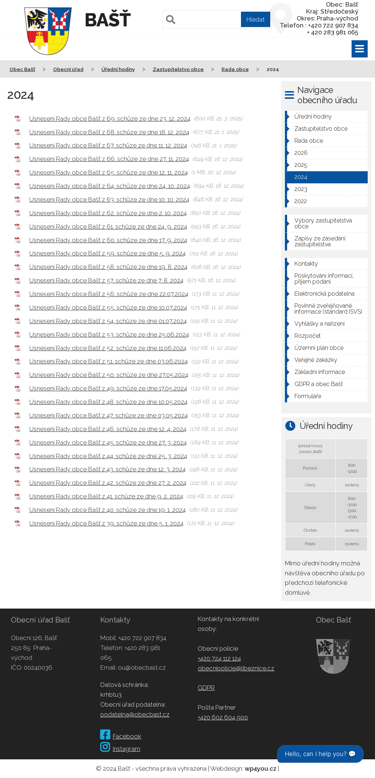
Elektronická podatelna (324, 293)
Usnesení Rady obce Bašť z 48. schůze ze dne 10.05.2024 (108, 401)
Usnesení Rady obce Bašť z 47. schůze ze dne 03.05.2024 (108, 415)
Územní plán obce (319, 347)
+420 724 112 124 (219, 658)
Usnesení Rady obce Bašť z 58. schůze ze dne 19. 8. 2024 (108, 266)
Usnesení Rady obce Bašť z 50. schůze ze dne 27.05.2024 (108, 374)
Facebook (127, 736)
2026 (301, 152)
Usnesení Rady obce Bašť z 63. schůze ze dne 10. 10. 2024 (109, 199)
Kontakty (306, 263)
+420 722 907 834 (142, 638)
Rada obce (308, 140)
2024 (300, 176)
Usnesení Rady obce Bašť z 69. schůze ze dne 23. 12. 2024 (109, 118)
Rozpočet (307, 335)
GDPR (206, 687)
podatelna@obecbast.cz (135, 714)
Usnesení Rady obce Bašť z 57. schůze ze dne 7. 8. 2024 (106, 280)
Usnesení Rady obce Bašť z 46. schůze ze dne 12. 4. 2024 (107, 429)
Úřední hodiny (313, 116)
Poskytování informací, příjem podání (323, 278)
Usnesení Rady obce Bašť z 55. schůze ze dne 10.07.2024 (108, 307)
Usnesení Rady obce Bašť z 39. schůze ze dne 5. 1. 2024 (106, 523)
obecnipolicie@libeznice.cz (236, 668)
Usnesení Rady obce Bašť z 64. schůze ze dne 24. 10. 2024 (109, 186)
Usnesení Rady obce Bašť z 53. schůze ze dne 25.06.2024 (109, 334)
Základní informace (319, 372)
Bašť (107, 20)
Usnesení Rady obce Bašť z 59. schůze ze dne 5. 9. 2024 (107, 253)
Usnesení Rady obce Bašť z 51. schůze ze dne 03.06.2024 (108, 361)
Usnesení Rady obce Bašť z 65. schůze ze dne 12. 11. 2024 (108, 172)
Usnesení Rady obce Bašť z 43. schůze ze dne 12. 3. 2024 (107, 469)
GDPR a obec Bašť (318, 384)
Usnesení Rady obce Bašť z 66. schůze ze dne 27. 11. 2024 (109, 158)
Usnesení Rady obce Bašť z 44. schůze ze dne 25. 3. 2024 (108, 456)
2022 (300, 201)
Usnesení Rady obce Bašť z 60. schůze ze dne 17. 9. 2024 (108, 240)
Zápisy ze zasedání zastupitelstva (319, 241)
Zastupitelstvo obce (321, 128)
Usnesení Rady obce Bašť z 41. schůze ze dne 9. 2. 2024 (106, 496)
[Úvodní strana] (48, 60)
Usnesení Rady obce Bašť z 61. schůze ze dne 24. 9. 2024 (108, 226)
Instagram (126, 748)
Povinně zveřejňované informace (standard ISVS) (328, 308)
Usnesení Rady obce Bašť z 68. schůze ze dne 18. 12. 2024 (109, 132)
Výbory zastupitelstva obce (323, 223)
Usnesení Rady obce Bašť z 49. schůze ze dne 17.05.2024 (108, 388)
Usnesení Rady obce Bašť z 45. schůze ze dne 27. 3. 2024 (108, 442)
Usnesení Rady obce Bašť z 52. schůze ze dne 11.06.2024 (107, 348)
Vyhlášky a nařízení (319, 323)
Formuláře (307, 396)
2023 (300, 189)
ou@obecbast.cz (142, 667)
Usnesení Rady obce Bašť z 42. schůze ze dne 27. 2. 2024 (107, 482)
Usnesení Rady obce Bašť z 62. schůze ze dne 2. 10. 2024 (108, 213)
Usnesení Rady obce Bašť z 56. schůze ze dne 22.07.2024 (108, 294)
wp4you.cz (260, 768)
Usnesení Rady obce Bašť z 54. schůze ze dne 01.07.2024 (108, 321)
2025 (300, 164)
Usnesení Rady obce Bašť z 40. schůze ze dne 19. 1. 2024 (107, 509)
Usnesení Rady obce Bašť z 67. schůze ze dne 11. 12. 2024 (108, 145)
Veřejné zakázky (315, 359)
